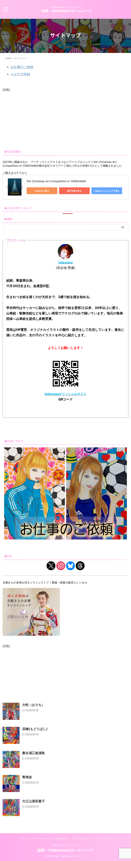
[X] (51, 565)
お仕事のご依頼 (22, 67)
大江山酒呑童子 (33, 801)
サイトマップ (103, 838)
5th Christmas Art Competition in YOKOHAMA (56, 181)
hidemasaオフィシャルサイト (65, 845)
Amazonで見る (42, 191)
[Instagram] (60, 565)
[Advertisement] (65, 119)
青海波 (27, 777)
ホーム (25, 838)
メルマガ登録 (20, 74)
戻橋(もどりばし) (35, 729)
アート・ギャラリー (41, 838)
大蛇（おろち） (33, 705)
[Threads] (80, 565)
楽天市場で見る (74, 191)
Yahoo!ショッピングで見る (106, 191)
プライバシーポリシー (82, 838)
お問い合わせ (61, 838)
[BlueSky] (70, 565)
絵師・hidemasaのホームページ (67, 11)
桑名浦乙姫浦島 (33, 753)
